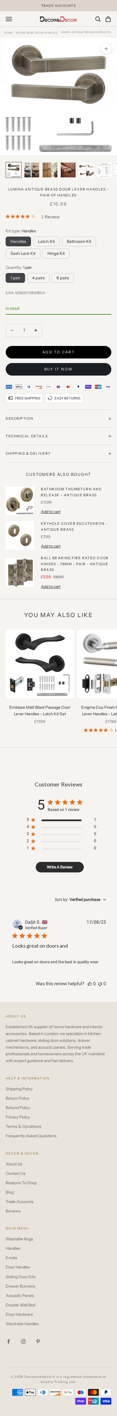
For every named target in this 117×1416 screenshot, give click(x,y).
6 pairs (63, 277)
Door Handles (18, 1267)
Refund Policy (18, 1107)
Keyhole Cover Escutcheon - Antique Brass (74, 526)
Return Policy (17, 1098)
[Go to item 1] (14, 170)
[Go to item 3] (50, 170)
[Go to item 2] (32, 170)
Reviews (13, 1211)
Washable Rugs (19, 1238)
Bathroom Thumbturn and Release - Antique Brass (71, 492)
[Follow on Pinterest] (38, 1341)
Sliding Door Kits (20, 1276)
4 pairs (38, 277)
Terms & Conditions (23, 1126)
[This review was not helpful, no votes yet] (100, 983)
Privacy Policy (18, 1117)
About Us (14, 1164)
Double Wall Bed (20, 1305)
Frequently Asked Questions (31, 1135)
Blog (10, 1192)
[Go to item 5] (86, 170)
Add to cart (58, 352)
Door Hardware (19, 1314)
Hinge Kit (56, 253)
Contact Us (16, 1173)
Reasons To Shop (21, 1182)
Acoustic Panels (20, 1295)
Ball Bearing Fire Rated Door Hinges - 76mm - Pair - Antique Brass (75, 564)
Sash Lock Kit (23, 253)
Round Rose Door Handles (36, 32)
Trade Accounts (20, 1201)
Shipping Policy (19, 1088)
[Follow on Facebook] (8, 1341)
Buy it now (58, 369)
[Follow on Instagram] (23, 1341)
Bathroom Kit (79, 241)
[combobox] (80, 899)
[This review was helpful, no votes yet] (90, 983)
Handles (13, 1248)
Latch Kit (46, 241)
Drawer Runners (20, 1286)
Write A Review (60, 867)
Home (8, 32)
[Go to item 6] (104, 170)
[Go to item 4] (68, 170)
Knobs (11, 1257)
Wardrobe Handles (22, 1323)
